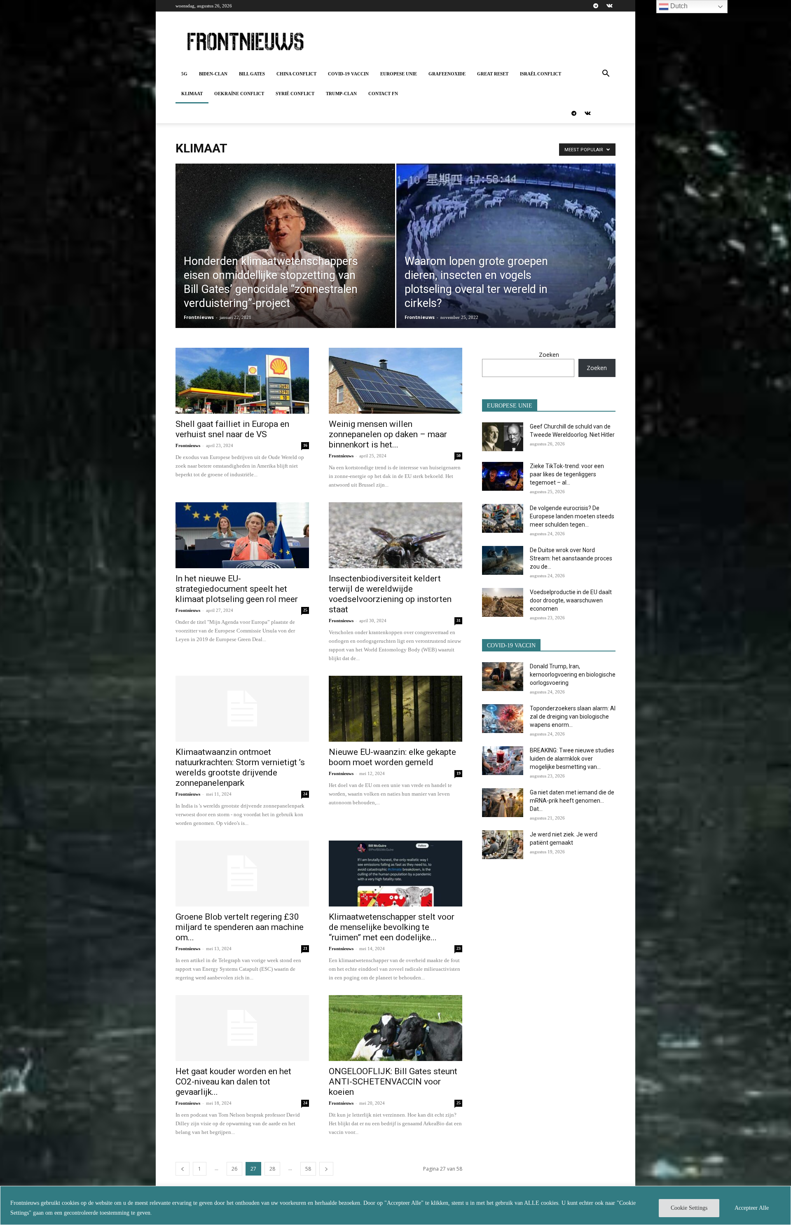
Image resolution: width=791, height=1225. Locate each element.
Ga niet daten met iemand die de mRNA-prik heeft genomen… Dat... (572, 800)
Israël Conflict (540, 73)
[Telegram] (596, 6)
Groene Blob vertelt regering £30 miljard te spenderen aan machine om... (240, 927)
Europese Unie (398, 73)
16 (305, 445)
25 (305, 610)
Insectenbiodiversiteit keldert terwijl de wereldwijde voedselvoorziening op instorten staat (390, 594)
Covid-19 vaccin (348, 73)
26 (234, 1168)
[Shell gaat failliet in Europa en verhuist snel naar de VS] (242, 381)
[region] (395, 1205)
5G (184, 73)
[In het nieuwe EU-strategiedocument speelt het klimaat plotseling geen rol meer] (242, 535)
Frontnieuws (199, 317)
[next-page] (326, 1169)
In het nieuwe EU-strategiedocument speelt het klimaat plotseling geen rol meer (237, 589)
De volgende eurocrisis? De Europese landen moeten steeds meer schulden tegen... (572, 516)
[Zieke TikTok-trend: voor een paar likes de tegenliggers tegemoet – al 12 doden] (502, 476)
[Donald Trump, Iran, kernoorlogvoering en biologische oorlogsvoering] (502, 676)
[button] (605, 74)
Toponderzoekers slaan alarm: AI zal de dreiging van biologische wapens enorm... (572, 716)
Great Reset (492, 73)
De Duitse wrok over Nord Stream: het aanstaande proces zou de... (571, 558)
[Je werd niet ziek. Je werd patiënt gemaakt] (502, 844)
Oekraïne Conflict (239, 93)
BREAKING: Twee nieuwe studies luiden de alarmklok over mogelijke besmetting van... (572, 758)
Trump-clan (341, 93)
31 (458, 620)
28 (272, 1168)
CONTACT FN (383, 93)
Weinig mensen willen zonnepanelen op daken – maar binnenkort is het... (388, 434)
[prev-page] (183, 1169)
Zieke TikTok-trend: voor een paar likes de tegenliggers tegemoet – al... (567, 474)
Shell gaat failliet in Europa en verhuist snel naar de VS (232, 429)
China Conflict (296, 73)
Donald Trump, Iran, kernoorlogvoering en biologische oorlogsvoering (572, 674)
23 (458, 948)
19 (458, 773)
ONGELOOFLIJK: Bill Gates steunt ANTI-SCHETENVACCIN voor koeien (393, 1081)
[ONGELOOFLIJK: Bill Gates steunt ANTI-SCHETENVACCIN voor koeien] (395, 1028)
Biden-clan (213, 73)
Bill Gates (252, 73)
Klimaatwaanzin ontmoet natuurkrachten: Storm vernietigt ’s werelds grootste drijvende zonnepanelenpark (240, 767)
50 (458, 455)
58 (308, 1168)
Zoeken (549, 354)
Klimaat (192, 93)
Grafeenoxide (447, 73)
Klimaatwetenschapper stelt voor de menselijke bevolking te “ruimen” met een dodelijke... (391, 927)
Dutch (678, 5)
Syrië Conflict (295, 93)
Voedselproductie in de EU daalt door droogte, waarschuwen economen (571, 600)
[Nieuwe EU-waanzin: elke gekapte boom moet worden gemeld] (395, 709)
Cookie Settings (689, 1208)
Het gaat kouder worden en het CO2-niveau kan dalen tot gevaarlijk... (233, 1081)
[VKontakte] (609, 6)
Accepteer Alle (752, 1208)
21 (305, 948)
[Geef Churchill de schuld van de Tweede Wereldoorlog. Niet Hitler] (502, 436)
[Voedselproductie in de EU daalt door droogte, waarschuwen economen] (502, 602)
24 (305, 794)
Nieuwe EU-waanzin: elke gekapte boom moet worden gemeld (392, 757)
